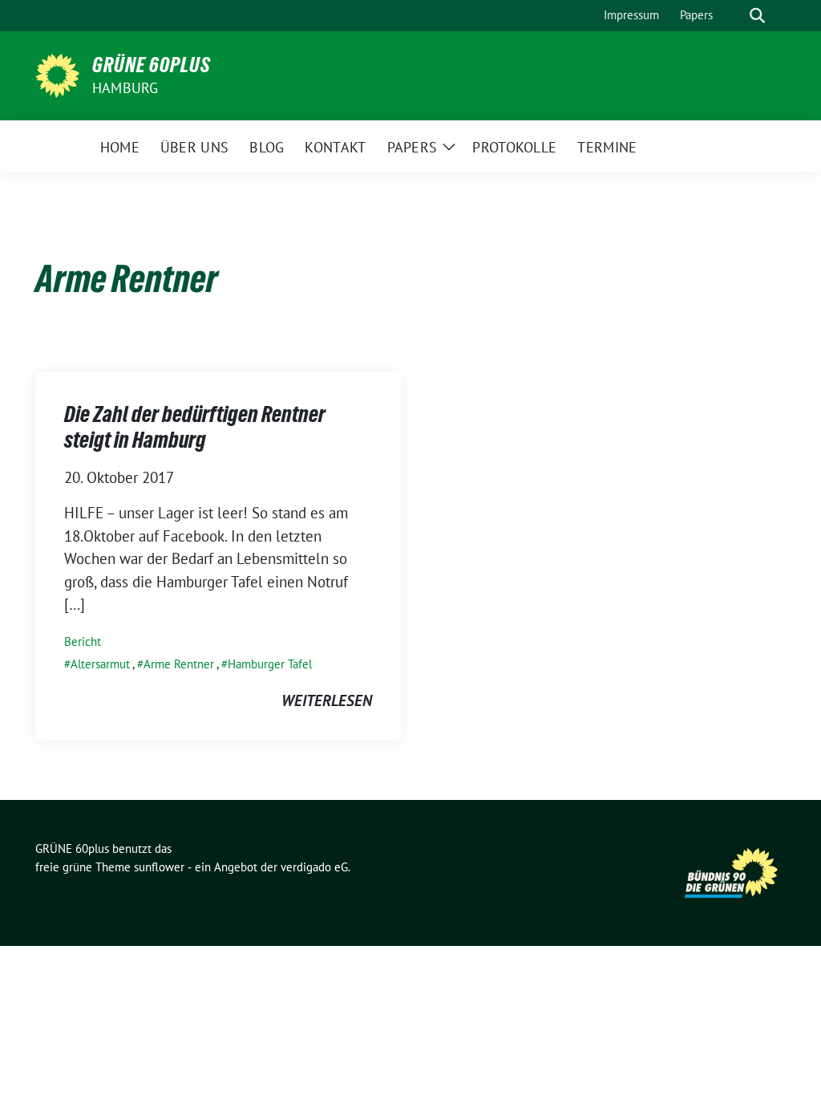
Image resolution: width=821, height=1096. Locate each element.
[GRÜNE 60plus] (57, 73)
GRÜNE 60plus (151, 65)
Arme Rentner (179, 664)
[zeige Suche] (757, 15)
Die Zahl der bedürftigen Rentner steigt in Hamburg (195, 427)
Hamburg (125, 88)
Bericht (82, 641)
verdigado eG (314, 867)
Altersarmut (100, 664)
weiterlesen (326, 700)
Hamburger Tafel (270, 664)
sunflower (159, 867)
